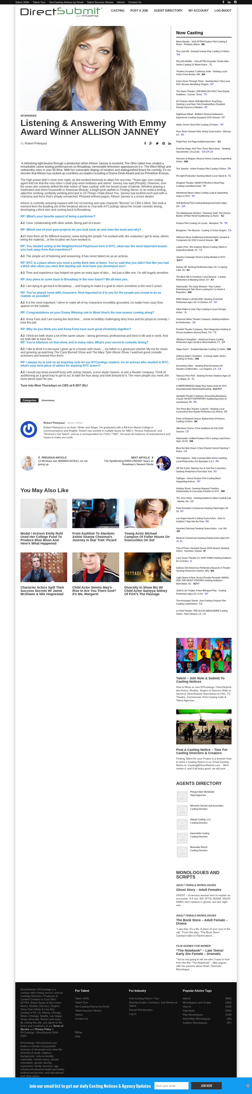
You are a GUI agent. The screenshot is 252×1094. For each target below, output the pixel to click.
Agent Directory (168, 10)
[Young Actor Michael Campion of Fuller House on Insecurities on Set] (147, 513)
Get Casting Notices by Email (66, 2)
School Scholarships (141, 1009)
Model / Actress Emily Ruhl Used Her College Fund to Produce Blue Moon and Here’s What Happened (41, 538)
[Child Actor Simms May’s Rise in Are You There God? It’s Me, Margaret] (95, 567)
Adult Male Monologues (196, 1018)
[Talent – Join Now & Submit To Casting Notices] (204, 655)
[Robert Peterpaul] (28, 429)
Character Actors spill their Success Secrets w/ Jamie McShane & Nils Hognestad (42, 591)
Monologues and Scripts (197, 1002)
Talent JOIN (22, 2)
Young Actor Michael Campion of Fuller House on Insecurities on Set (147, 537)
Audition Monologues (195, 1022)
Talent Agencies (198, 795)
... (196, 700)
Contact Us (134, 2)
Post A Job (139, 10)
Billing (78, 1032)
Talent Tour (39, 2)
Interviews (28, 115)
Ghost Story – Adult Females (198, 890)
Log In (132, 1013)
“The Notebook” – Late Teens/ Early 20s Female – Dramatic (199, 952)
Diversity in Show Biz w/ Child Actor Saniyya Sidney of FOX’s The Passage (145, 591)
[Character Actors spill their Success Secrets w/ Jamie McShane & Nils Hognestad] (43, 567)
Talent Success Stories (100, 2)
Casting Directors (199, 809)
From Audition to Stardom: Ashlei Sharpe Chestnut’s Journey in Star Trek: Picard (94, 537)
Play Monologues (193, 1014)
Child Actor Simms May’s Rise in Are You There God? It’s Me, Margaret (94, 591)
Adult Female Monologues (196, 885)
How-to (187, 1006)
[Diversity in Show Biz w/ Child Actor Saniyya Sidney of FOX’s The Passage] (147, 567)
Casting (118, 10)
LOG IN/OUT (223, 10)
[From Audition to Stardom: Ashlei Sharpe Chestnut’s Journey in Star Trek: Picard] (95, 513)
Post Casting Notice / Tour (144, 998)
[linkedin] (229, 2)
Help (77, 1036)
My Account (199, 10)
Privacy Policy (43, 1029)
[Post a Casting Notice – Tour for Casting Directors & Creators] (204, 726)
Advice (121, 2)
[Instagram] (235, 2)
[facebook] (223, 2)
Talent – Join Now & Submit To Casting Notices (200, 679)
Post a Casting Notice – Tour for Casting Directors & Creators (202, 751)
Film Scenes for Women (193, 945)
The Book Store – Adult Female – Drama (202, 921)
